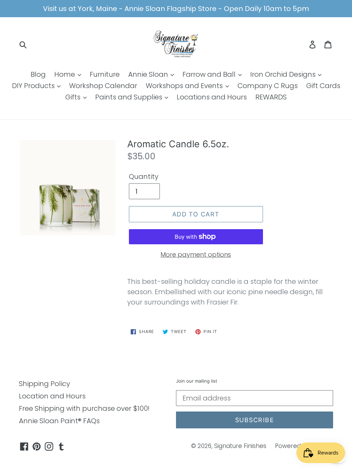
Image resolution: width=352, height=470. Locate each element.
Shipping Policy (44, 383)
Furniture (105, 74)
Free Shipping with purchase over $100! (84, 408)
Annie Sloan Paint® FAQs (59, 421)
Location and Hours (52, 396)
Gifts (73, 97)
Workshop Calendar (103, 85)
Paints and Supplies (129, 97)
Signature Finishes (240, 446)
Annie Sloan (149, 74)
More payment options (196, 254)
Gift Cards (323, 85)
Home (65, 74)
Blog (38, 74)
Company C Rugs (268, 85)
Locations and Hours (212, 97)
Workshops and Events (185, 85)
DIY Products (34, 85)
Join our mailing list (196, 381)
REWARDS (271, 97)
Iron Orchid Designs (283, 74)
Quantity (143, 176)
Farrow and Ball (210, 74)
